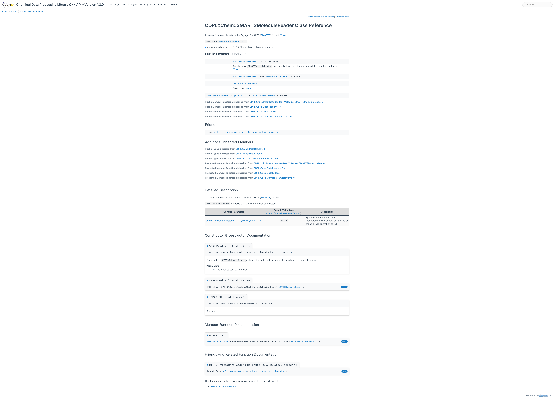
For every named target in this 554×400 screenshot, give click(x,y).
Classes (162, 4)
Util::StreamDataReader (234, 371)
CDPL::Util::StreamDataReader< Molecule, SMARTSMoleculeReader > (286, 102)
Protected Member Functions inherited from (266, 163)
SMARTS (265, 35)
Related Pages (130, 4)
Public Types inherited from (236, 149)
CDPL (5, 11)
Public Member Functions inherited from (264, 102)
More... (283, 35)
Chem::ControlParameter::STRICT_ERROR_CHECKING (234, 220)
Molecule (254, 371)
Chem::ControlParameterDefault (283, 213)
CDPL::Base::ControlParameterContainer (271, 116)
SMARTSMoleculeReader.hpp (231, 41)
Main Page (114, 4)
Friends (331, 17)
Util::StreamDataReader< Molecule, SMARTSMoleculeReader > (245, 132)
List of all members (342, 17)
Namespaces (146, 4)
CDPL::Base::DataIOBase (263, 111)
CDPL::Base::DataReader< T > (265, 106)
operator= (238, 95)
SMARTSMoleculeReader (32, 11)
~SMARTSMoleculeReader (245, 83)
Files (173, 4)
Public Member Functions (317, 17)
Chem (14, 11)
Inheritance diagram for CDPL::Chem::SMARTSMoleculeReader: (240, 47)
